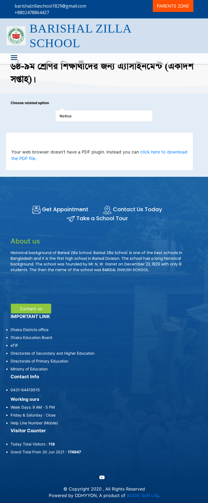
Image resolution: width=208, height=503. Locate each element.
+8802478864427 (32, 12)
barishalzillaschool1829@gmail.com (50, 6)
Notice (66, 116)
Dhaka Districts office (29, 329)
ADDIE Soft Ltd (142, 495)
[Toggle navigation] (14, 58)
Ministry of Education (29, 369)
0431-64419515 (25, 389)
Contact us (31, 308)
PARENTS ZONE (173, 6)
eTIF (14, 345)
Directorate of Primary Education (39, 361)
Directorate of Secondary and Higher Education (53, 353)
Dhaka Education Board (31, 337)
